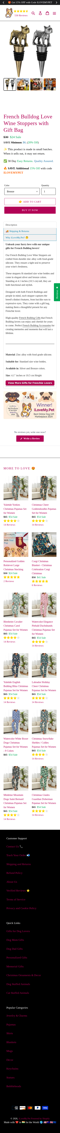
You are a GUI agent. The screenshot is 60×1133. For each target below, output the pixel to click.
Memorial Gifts (15, 966)
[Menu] (54, 13)
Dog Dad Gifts (14, 948)
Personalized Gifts (16, 957)
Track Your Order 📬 (18, 855)
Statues (10, 1077)
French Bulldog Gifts (29, 317)
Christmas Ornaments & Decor (23, 975)
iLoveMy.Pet (24, 1118)
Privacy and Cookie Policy (21, 908)
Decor (9, 1059)
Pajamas (11, 1024)
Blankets (11, 1042)
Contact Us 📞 (14, 846)
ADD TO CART (30, 201)
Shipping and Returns (18, 864)
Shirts (9, 1033)
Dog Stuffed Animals (18, 984)
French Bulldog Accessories (37, 325)
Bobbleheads (13, 1086)
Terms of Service (15, 899)
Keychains (12, 1068)
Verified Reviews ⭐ (18, 890)
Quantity (45, 185)
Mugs (9, 1050)
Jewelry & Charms (16, 1015)
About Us (11, 881)
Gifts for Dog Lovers (18, 931)
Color (6, 185)
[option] (15, 104)
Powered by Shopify (40, 1118)
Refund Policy (14, 872)
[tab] (30, 225)
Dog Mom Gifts (15, 939)
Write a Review (33, 439)
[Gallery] (30, 58)
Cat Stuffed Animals (17, 992)
